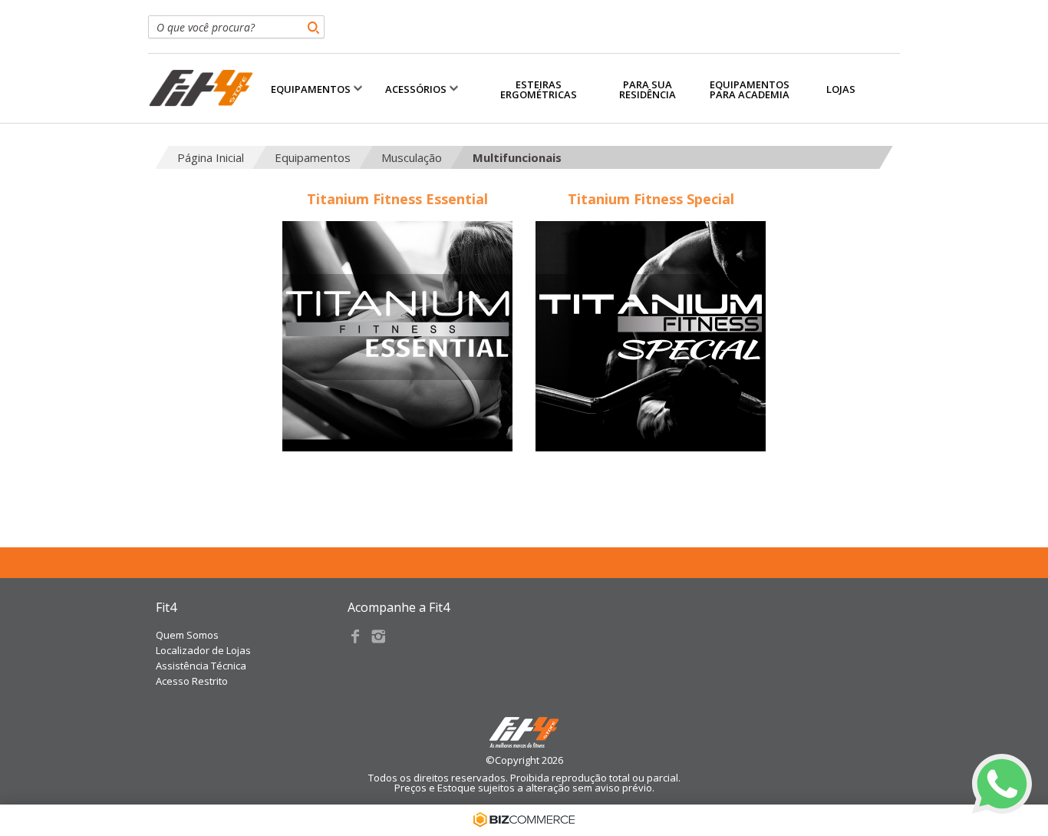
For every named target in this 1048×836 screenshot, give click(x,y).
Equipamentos (313, 157)
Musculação (411, 157)
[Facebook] (355, 636)
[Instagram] (378, 636)
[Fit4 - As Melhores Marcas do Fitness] (200, 88)
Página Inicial (210, 157)
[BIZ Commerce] (524, 820)
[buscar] (313, 26)
